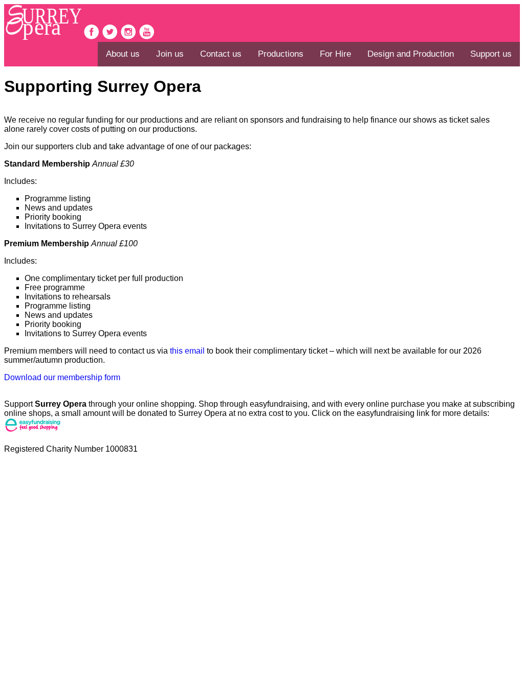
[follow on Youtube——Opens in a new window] (147, 37)
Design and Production (410, 54)
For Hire (335, 54)
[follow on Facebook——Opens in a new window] (92, 37)
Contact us (221, 54)
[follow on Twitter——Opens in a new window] (111, 37)
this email (187, 350)
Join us (170, 54)
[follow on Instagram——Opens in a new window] (129, 37)
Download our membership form (62, 377)
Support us (491, 54)
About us (123, 54)
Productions (280, 54)
